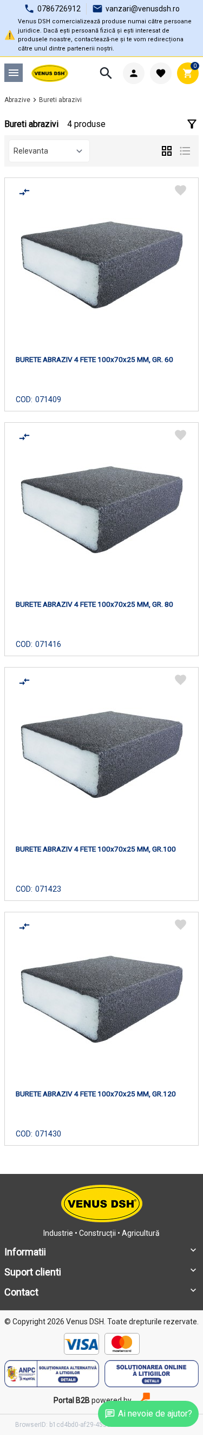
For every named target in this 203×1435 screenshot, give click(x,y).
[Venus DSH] (50, 73)
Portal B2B (72, 1400)
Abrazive (17, 100)
